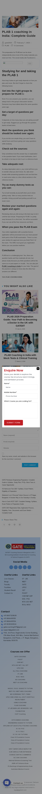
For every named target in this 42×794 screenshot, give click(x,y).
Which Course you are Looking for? (18, 401)
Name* (7, 383)
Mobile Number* (10, 392)
